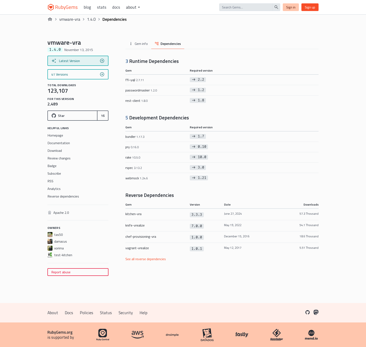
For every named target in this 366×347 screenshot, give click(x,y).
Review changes (59, 158)
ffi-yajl (134, 79)
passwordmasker (141, 90)
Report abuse (61, 272)
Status (106, 313)
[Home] (50, 19)
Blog (87, 7)
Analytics (54, 188)
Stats (101, 7)
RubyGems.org (60, 332)
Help (143, 313)
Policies (86, 313)
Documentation (58, 142)
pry (132, 146)
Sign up (310, 7)
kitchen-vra (133, 213)
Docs (116, 7)
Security (126, 313)
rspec (133, 167)
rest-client (136, 100)
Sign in (290, 7)
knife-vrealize (135, 225)
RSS (50, 181)
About (52, 313)
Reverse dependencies (63, 196)
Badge (52, 165)
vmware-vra (69, 19)
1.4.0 (91, 19)
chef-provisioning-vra (140, 236)
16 (103, 115)
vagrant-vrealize (137, 247)
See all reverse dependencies (145, 258)
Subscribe (54, 173)
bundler (134, 136)
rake (132, 157)
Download (54, 150)
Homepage (55, 135)
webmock (136, 178)
